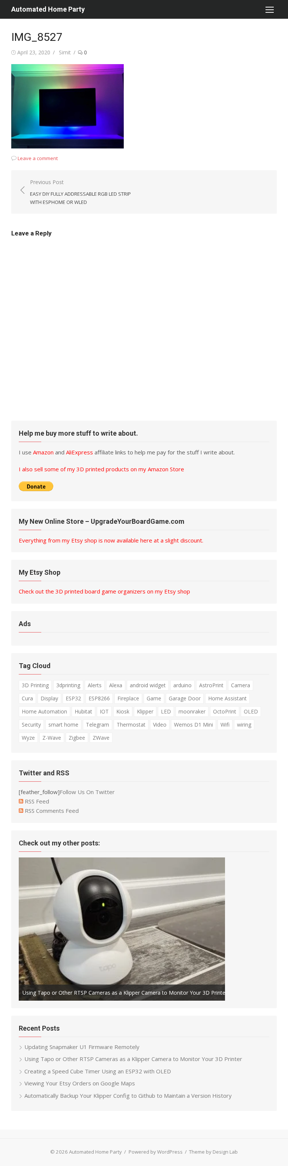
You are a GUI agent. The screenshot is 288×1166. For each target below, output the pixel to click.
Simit (65, 52)
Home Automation (44, 711)
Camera (240, 685)
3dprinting (68, 685)
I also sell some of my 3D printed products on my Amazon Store (101, 469)
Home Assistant (227, 698)
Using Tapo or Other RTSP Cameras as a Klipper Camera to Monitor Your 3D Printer (124, 992)
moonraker (192, 711)
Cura (27, 698)
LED (166, 711)
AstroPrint (211, 685)
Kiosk (122, 711)
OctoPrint (224, 711)
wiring (244, 724)
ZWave (101, 737)
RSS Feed (36, 801)
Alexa (115, 685)
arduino (182, 685)
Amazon (43, 452)
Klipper (145, 711)
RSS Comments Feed (51, 810)
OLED (251, 711)
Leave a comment (38, 158)
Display (49, 698)
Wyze (28, 737)
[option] (122, 929)
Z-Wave (51, 737)
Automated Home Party (48, 9)
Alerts (95, 685)
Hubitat (83, 711)
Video (159, 724)
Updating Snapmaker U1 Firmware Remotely (82, 1047)
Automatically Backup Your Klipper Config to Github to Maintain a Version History (128, 1095)
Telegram (97, 724)
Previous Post (80, 191)
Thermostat (131, 724)
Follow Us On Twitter (87, 792)
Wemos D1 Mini (193, 724)
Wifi (225, 724)
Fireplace (128, 698)
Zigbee (77, 737)
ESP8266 (99, 698)
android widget (148, 685)
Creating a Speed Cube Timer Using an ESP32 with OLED (97, 1071)
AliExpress (79, 452)
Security (31, 724)
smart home (63, 724)
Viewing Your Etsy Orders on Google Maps (79, 1083)
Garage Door (185, 698)
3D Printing (35, 685)
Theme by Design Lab (213, 1151)
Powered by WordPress (156, 1151)
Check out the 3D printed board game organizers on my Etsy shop (104, 591)
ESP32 (73, 698)
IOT (104, 711)
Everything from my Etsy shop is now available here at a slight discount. (111, 540)
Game (154, 698)
